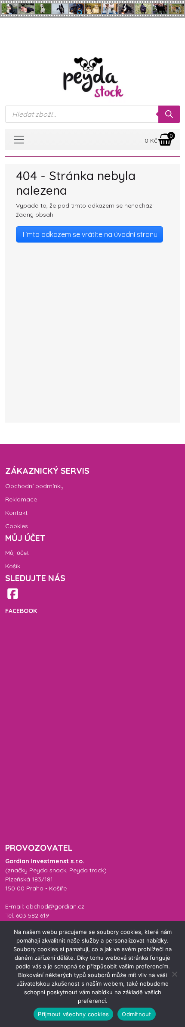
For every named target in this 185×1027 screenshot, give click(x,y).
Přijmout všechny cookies (73, 1014)
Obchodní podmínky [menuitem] (34, 486)
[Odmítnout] (174, 974)
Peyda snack (47, 870)
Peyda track (86, 870)
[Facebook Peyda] (12, 593)
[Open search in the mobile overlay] (92, 114)
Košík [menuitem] (12, 566)
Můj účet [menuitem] (17, 553)
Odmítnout (136, 1014)
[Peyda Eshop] (92, 77)
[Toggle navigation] (19, 139)
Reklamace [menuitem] (21, 499)
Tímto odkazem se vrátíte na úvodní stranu (89, 234)
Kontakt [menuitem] (16, 513)
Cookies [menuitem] (16, 526)
